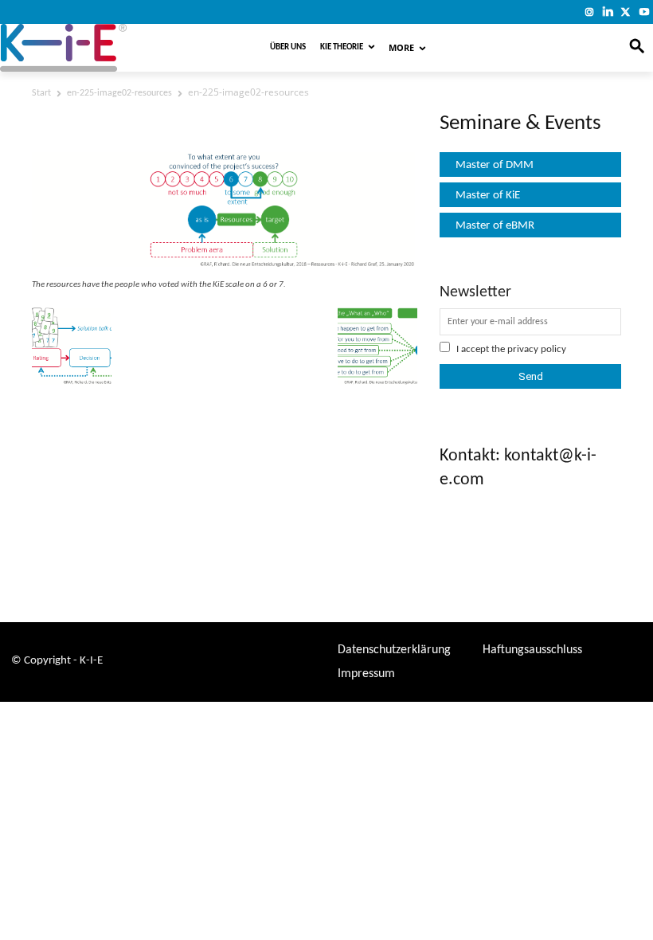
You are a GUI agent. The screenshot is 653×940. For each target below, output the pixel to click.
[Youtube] (644, 11)
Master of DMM (495, 165)
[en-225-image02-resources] (224, 266)
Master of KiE (488, 196)
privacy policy (536, 349)
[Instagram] (590, 11)
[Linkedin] (608, 11)
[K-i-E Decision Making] (106, 48)
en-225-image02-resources (119, 93)
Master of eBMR (495, 226)
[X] (625, 11)
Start (41, 93)
